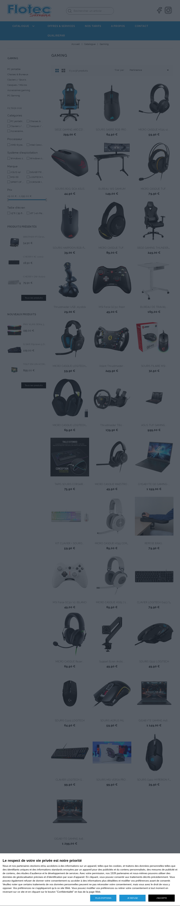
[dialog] (90, 880)
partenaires (23, 866)
